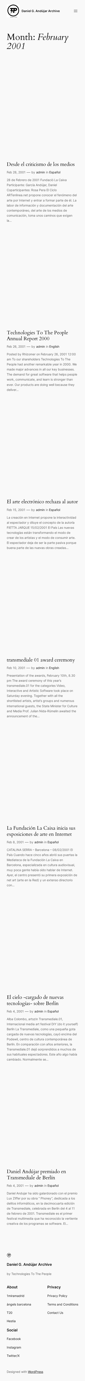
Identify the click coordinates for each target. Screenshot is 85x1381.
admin (40, 172)
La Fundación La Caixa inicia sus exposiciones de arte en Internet (41, 831)
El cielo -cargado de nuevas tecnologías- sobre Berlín (35, 1000)
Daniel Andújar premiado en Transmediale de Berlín (36, 1175)
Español (54, 172)
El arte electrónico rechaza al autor (42, 502)
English (54, 346)
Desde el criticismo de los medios (41, 164)
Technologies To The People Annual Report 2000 (37, 336)
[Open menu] (75, 11)
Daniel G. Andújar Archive (41, 11)
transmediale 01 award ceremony (41, 660)
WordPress (35, 1372)
